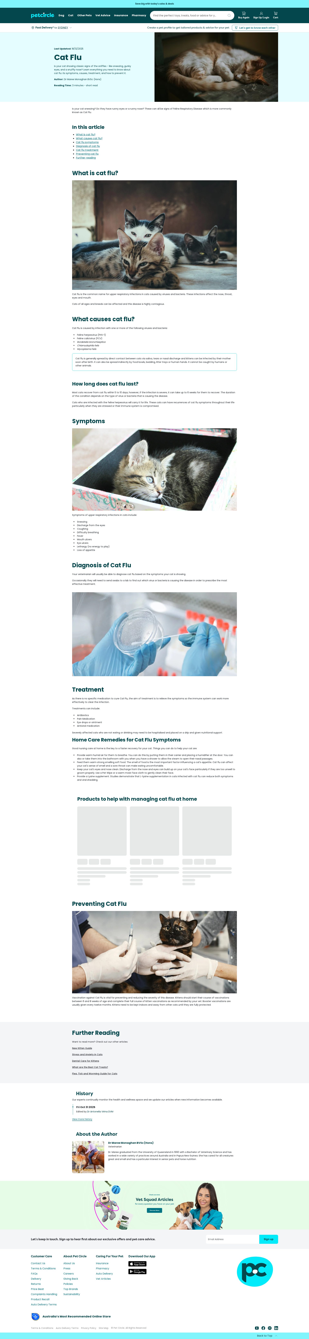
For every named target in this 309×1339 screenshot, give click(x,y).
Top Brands (70, 1289)
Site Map (103, 1328)
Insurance (102, 1263)
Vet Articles (103, 1279)
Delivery (36, 1279)
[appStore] (137, 1265)
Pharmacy (102, 1268)
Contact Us (38, 1263)
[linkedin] (276, 1329)
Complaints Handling (44, 1294)
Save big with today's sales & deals (154, 3)
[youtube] (257, 1329)
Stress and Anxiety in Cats (87, 1054)
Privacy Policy (88, 1328)
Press (66, 1268)
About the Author (96, 1134)
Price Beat (37, 1289)
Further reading (86, 158)
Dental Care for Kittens (85, 1061)
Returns (36, 1284)
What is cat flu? (85, 134)
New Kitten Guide (82, 1048)
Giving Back (70, 1279)
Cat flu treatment (87, 150)
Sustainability (71, 1294)
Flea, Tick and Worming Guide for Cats (94, 1073)
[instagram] (270, 1329)
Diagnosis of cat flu (88, 146)
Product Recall (40, 1299)
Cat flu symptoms (87, 142)
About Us (69, 1263)
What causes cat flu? (89, 138)
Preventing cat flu (87, 154)
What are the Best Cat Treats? (90, 1067)
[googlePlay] (137, 1273)
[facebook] (263, 1329)
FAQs (34, 1273)
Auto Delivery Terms (44, 1304)
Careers (68, 1273)
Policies (68, 1284)
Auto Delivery (104, 1273)
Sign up (268, 1239)
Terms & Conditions (43, 1268)
